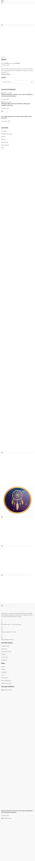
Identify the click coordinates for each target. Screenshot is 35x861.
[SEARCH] (32, 82)
